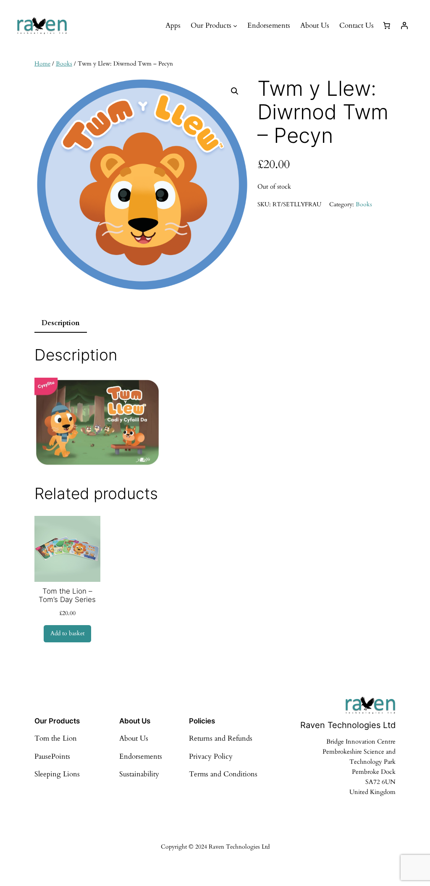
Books (64, 64)
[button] (234, 91)
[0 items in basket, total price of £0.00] (387, 25)
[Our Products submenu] (235, 26)
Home (42, 64)
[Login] (404, 25)
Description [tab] (61, 323)
